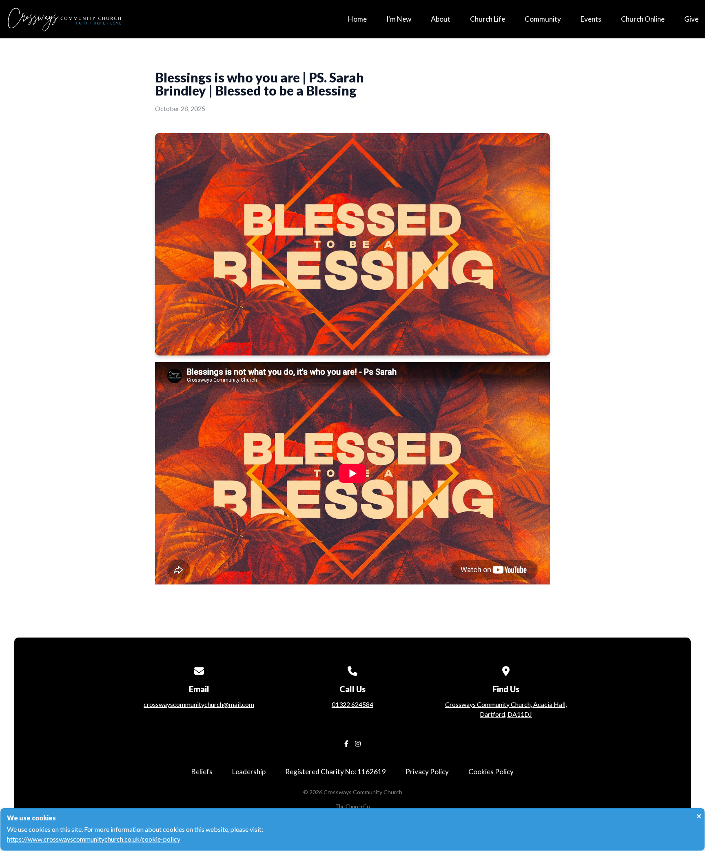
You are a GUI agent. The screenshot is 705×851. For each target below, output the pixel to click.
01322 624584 (352, 704)
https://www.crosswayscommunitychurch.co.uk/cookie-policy (93, 839)
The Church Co (352, 806)
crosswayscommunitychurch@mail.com (199, 704)
